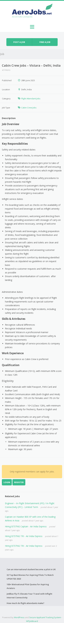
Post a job (19, 42)
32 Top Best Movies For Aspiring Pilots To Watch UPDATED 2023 (30, 577)
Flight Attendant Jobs (30, 98)
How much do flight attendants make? (25, 603)
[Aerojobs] (32, 11)
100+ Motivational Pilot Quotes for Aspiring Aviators (28, 586)
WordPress (19, 617)
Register (19, 482)
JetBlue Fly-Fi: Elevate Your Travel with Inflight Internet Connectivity (29, 595)
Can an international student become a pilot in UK (31, 569)
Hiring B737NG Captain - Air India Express (26, 526)
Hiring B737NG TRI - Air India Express (23, 536)
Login (7, 482)
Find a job (44, 42)
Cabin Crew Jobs (29, 107)
